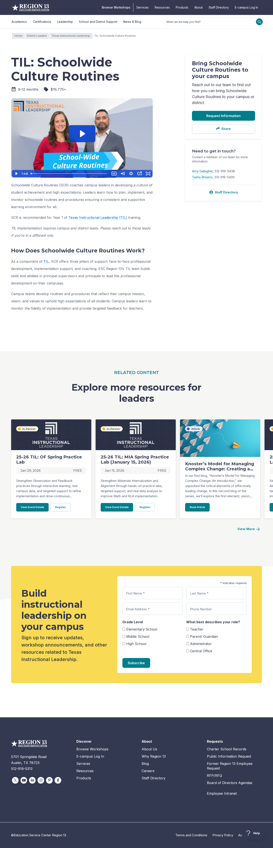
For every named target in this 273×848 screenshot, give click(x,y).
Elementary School (141, 629)
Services (142, 7)
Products (182, 7)
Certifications (42, 21)
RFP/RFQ (214, 775)
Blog (145, 763)
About (198, 7)
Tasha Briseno (202, 177)
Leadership (65, 21)
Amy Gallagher (202, 171)
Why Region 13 (154, 756)
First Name (135, 593)
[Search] (259, 21)
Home (18, 35)
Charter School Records (226, 749)
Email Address (138, 609)
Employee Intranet (222, 793)
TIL (46, 261)
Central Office (201, 651)
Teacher (196, 629)
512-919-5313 (21, 769)
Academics (19, 21)
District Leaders (37, 35)
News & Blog (132, 21)
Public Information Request (229, 756)
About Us (149, 749)
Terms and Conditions (191, 835)
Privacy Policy (222, 835)
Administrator (201, 644)
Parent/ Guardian (204, 636)
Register (62, 507)
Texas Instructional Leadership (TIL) (97, 217)
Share (226, 129)
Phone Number (201, 609)
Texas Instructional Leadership (70, 35)
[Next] (248, 529)
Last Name (199, 593)
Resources (162, 7)
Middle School (137, 636)
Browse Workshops (116, 7)
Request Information (223, 116)
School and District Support (98, 21)
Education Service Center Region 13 (30, 7)
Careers (148, 771)
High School (136, 644)
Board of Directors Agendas (229, 783)
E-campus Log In (246, 7)
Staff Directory (219, 7)
